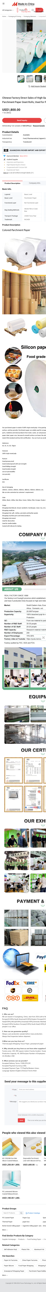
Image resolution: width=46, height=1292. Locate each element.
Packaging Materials (30, 16)
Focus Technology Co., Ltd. (28, 1283)
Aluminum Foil (39, 1249)
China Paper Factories (29, 1260)
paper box (26, 1222)
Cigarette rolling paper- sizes (32, 1226)
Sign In (5, 173)
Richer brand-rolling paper (11, 1226)
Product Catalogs (33, 1213)
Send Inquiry (22, 120)
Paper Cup (26, 1218)
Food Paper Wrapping (25, 1266)
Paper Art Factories (10, 1260)
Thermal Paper (7, 1222)
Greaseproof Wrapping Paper (14, 1271)
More (4, 1275)
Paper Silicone (9, 1266)
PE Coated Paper (8, 1218)
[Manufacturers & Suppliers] (23, 4)
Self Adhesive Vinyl (10, 1249)
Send (21, 1120)
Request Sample (39, 126)
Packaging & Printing (14, 16)
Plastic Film (25, 1249)
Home (4, 16)
